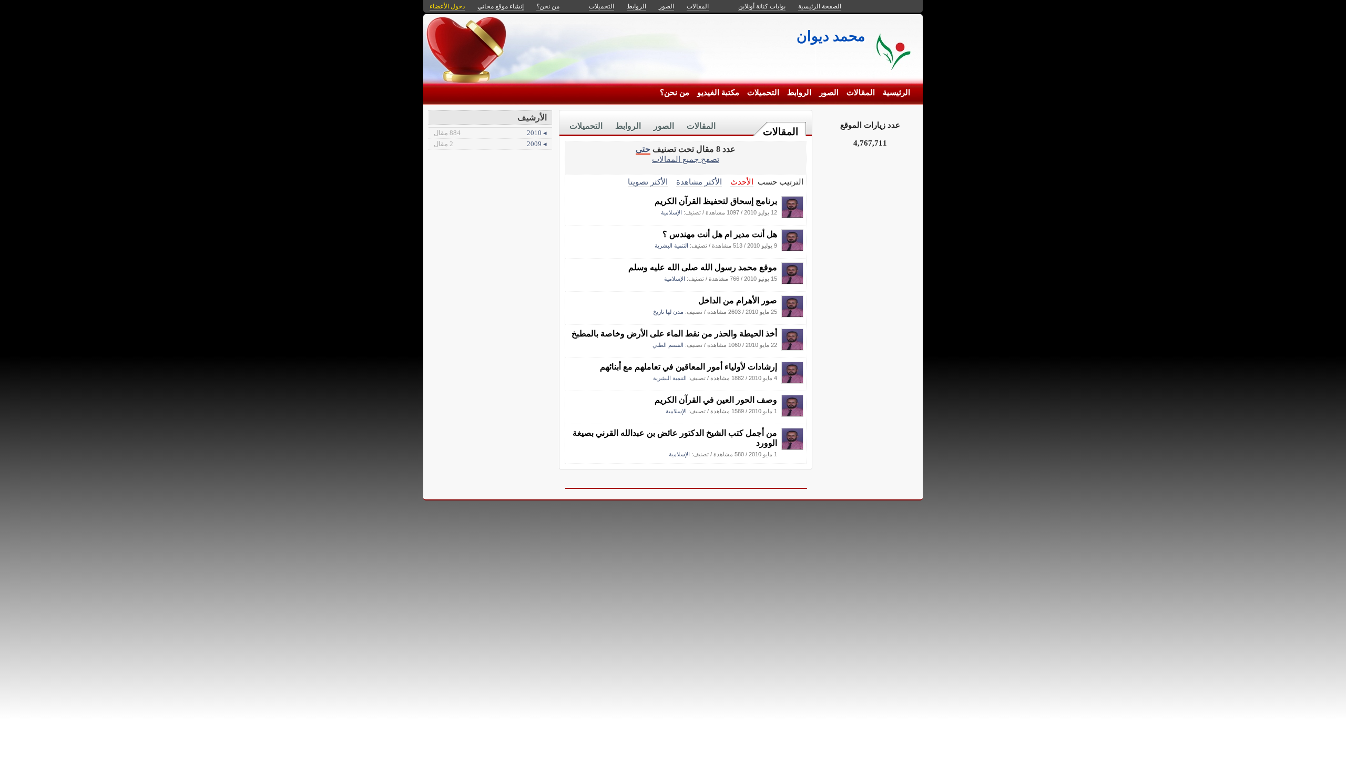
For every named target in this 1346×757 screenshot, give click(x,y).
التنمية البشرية (671, 245)
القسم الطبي (668, 345)
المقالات (861, 92)
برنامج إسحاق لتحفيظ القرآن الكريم (716, 201)
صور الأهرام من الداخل (737, 300)
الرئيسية (896, 92)
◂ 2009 (490, 144)
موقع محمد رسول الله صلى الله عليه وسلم (702, 267)
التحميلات (763, 92)
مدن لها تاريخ (668, 312)
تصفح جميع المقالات (685, 159)
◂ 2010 (490, 133)
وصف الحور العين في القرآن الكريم (716, 399)
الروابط (799, 92)
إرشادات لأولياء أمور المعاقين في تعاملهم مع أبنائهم (688, 366)
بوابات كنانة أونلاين (762, 6)
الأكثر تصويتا (648, 181)
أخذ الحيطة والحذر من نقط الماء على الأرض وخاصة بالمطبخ (674, 333)
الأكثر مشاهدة (699, 181)
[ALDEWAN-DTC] (792, 215)
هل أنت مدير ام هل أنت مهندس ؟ (719, 234)
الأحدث (741, 181)
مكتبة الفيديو (718, 92)
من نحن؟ (674, 92)
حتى (643, 149)
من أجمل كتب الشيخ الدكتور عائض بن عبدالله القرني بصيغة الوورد (675, 437)
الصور (829, 92)
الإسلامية (671, 212)
